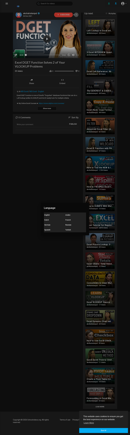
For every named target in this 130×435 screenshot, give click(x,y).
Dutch (46, 220)
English (47, 215)
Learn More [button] (89, 423)
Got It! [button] (103, 430)
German (47, 225)
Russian (68, 225)
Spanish (47, 230)
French (68, 220)
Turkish (68, 230)
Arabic (67, 215)
